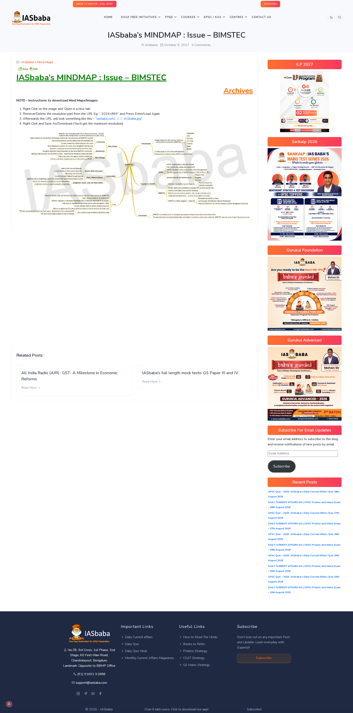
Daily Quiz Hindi (136, 651)
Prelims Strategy (195, 651)
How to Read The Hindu (200, 637)
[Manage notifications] (9, 704)
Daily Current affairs (139, 637)
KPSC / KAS (212, 17)
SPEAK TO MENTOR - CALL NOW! (94, 3)
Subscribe (281, 466)
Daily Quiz (132, 644)
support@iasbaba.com (91, 682)
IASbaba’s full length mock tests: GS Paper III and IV (190, 373)
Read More (29, 388)
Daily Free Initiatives (139, 17)
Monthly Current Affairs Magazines (149, 658)
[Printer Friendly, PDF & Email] (27, 68)
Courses (188, 17)
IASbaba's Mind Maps (37, 62)
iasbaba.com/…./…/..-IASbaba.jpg (119, 118)
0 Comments (201, 45)
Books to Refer (194, 644)
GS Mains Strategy (196, 665)
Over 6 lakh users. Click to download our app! (176, 709)
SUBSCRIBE (270, 3)
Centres (237, 17)
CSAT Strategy (193, 658)
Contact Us (261, 17)
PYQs (169, 17)
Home (108, 17)
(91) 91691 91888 (91, 674)
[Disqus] (134, 285)
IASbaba (106, 709)
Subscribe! (254, 709)
